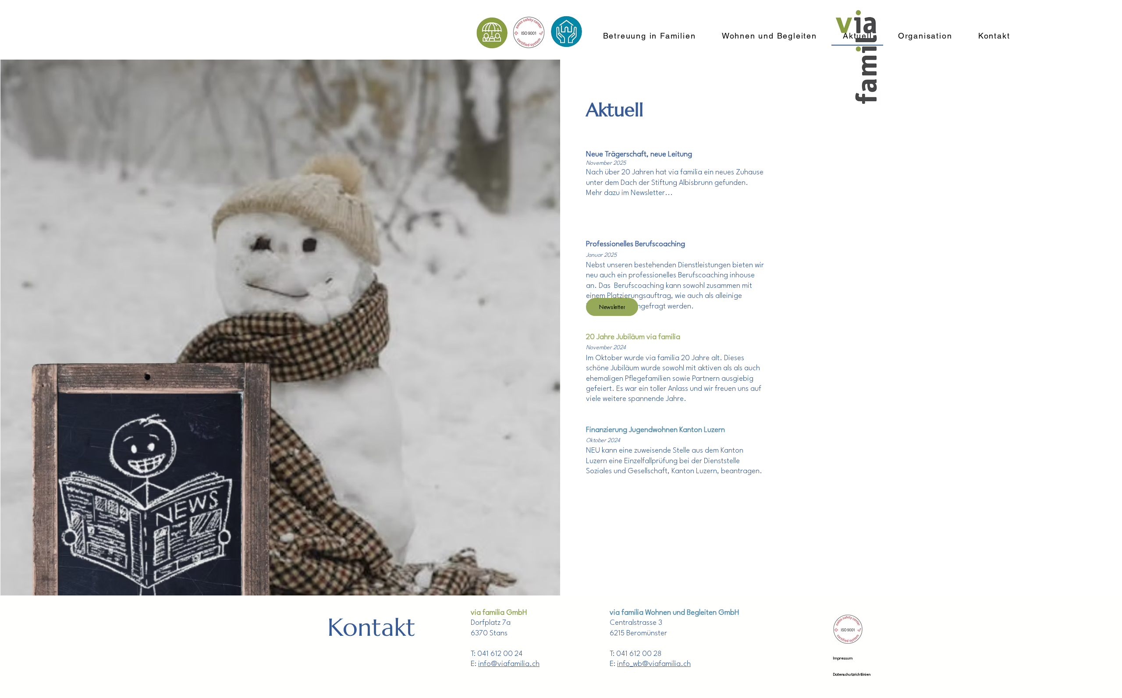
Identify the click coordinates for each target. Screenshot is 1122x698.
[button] (612, 307)
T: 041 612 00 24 (496, 654)
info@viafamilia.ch (509, 664)
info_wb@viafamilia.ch (654, 664)
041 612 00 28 (638, 654)
